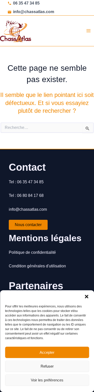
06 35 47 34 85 (26, 3)
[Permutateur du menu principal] (88, 30)
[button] (86, 296)
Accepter (47, 352)
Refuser (47, 366)
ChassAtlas (52, 30)
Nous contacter (28, 225)
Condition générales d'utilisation (37, 266)
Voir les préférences (47, 380)
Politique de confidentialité (32, 252)
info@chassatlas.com (33, 12)
